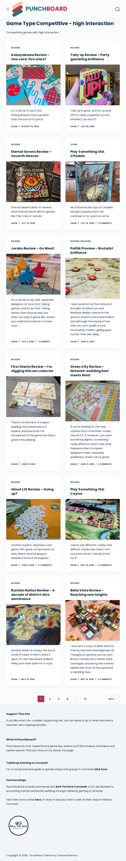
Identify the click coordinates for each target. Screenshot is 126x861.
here (38, 800)
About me (59, 750)
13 (85, 699)
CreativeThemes (67, 855)
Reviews (15, 47)
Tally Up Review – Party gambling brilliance (90, 57)
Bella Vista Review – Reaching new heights (88, 592)
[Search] (117, 9)
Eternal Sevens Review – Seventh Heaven (31, 153)
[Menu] (7, 9)
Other (73, 144)
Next (111, 699)
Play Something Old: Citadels (87, 153)
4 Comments (105, 679)
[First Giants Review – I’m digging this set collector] (33, 396)
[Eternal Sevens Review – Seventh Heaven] (33, 181)
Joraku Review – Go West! (32, 248)
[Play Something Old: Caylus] (92, 519)
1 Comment (44, 341)
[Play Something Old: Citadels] (92, 181)
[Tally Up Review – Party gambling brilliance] (92, 85)
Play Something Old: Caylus (87, 491)
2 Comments (105, 223)
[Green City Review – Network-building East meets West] (92, 401)
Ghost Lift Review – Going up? (32, 491)
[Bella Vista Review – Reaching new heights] (92, 620)
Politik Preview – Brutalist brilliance (91, 250)
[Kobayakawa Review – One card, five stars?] (33, 85)
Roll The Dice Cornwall (71, 787)
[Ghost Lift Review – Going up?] (33, 519)
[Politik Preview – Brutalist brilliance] (92, 278)
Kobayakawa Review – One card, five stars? (30, 57)
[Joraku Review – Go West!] (33, 274)
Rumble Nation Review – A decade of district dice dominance (33, 594)
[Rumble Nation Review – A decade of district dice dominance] (33, 624)
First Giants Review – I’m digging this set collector (32, 368)
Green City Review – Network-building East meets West (89, 370)
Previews (85, 241)
